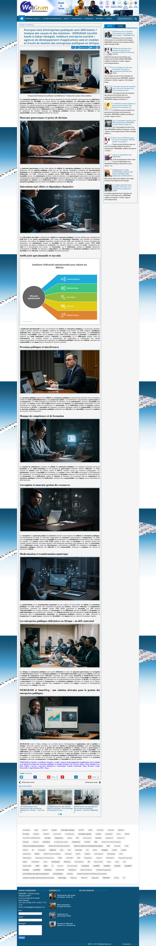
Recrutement (56, 862)
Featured (25, 842)
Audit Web (100, 830)
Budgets (36, 834)
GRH (108, 846)
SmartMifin (128, 866)
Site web (60, 866)
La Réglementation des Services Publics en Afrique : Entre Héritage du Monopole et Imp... (60, 808)
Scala (117, 862)
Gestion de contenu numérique (111, 842)
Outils (60, 858)
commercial (57, 834)
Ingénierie (53, 850)
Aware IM (111, 830)
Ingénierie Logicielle (32, 18)
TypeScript (95, 878)
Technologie (62, 878)
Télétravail (84, 878)
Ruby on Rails (98, 862)
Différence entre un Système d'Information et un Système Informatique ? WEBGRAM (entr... (124, 33)
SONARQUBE (60, 870)
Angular (54, 830)
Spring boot (72, 870)
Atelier (90, 830)
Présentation (110, 858)
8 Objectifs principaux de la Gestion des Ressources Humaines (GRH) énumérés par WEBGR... (123, 51)
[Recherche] (135, 18)
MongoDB (68, 854)
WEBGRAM (106, 878)
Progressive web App (125, 858)
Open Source (27, 858)
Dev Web (47, 838)
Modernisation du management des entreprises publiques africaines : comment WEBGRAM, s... (86, 809)
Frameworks (76, 842)
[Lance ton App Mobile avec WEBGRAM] (108, 157)
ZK (124, 878)
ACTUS (109, 26)
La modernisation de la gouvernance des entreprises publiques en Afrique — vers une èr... (32, 809)
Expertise (98, 838)
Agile (36, 830)
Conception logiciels (84, 834)
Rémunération (79, 862)
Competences (69, 834)
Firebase (35, 842)
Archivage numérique (67, 830)
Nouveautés (111, 854)
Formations (88, 18)
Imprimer (85, 47)
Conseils (98, 834)
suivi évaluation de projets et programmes (36, 874)
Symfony (70, 874)
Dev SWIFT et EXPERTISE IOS (31, 838)
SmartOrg (28, 773)
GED (96, 842)
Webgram (134, 944)
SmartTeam (47, 870)
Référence (99, 18)
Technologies (76, 18)
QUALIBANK (35, 862)
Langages (104, 850)
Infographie (41, 850)
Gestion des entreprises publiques (33, 846)
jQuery (95, 850)
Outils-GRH (69, 858)
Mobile (66, 18)
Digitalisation (59, 838)
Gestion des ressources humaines (59, 846)
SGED (37, 866)
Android (44, 830)
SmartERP (96, 866)
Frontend (87, 842)
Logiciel (123, 850)
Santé (109, 862)
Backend (121, 830)
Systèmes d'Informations (52, 18)
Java (69, 850)
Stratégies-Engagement (103, 870)
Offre (121, 854)
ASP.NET (81, 830)
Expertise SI (109, 838)
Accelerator (26, 830)
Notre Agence (98, 854)
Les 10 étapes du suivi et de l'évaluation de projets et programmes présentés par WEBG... (122, 70)
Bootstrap (26, 834)
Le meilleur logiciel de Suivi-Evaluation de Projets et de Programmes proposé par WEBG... (122, 188)
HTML (126, 846)
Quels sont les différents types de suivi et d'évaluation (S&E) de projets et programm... (124, 140)
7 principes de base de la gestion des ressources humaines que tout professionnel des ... (124, 88)
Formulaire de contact (61, 842)
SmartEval (107, 866)
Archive (120, 26)
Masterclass (26, 854)
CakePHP (46, 834)
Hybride (25, 850)
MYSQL (78, 854)
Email (94, 47)
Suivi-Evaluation (58, 874)
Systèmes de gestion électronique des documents (38, 878)
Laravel (114, 850)
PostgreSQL (88, 858)
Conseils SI (108, 834)
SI (52, 866)
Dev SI (127, 834)
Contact (109, 18)
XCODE (116, 878)
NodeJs (87, 854)
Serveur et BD (27, 866)
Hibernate (117, 846)
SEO (124, 862)
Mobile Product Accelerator (52, 854)
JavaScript (78, 850)
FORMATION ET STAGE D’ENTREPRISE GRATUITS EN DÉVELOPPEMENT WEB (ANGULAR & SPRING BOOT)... (123, 173)
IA (33, 850)
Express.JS (120, 838)
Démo (119, 834)
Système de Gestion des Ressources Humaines (91, 874)
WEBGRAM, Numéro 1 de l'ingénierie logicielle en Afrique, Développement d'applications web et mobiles (53, 944)
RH (89, 862)
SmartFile (117, 866)
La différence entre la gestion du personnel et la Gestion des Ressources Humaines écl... (124, 105)
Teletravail (73, 878)
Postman (99, 858)
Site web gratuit (72, 866)
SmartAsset (85, 866)
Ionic (61, 850)
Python (25, 862)
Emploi (69, 838)
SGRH (45, 866)
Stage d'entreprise (86, 870)
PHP (78, 858)
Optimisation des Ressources (44, 858)
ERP (77, 838)
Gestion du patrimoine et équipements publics (88, 846)
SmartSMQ (36, 870)
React (45, 862)
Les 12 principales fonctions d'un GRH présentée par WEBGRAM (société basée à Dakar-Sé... (124, 122)
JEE (87, 850)
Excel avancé (87, 838)
